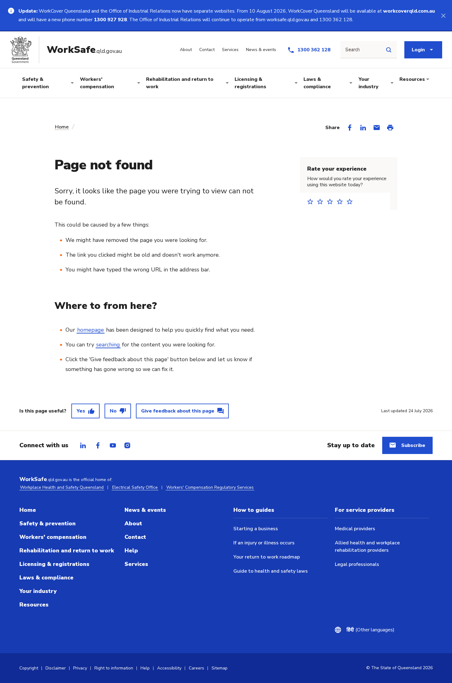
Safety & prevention (35, 83)
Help (131, 550)
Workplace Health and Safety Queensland (62, 487)
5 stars (351, 201)
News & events (145, 510)
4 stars (342, 201)
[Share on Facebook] (349, 127)
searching (108, 344)
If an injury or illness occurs (264, 542)
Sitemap (220, 668)
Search (352, 49)
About (133, 523)
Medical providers (355, 528)
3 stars (332, 201)
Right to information (113, 668)
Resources (412, 79)
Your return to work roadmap (266, 557)
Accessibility (169, 668)
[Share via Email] (377, 127)
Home (62, 127)
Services (136, 564)
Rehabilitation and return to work (179, 83)
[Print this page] (390, 127)
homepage (90, 330)
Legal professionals (357, 564)
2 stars (322, 201)
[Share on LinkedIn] (363, 127)
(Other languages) (371, 629)
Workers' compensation (97, 83)
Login (418, 49)
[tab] (83, 445)
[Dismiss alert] (443, 15)
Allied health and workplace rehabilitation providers (367, 546)
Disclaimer (56, 668)
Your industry (369, 83)
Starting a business (255, 528)
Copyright (28, 668)
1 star (312, 201)
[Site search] (388, 50)
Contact (135, 537)
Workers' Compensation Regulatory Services (210, 487)
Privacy (80, 668)
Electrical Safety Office (135, 487)
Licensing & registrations (250, 83)
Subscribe (413, 445)
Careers (196, 668)
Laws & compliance (317, 83)
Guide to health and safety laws (270, 571)
